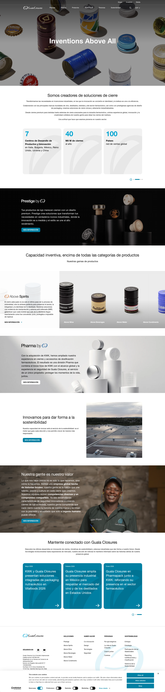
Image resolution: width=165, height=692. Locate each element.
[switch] (58, 688)
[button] (133, 179)
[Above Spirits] (17, 297)
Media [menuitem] (138, 2)
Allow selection (140, 680)
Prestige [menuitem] (52, 8)
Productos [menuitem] (75, 8)
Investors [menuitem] (129, 2)
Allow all (140, 675)
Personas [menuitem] (102, 8)
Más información (12, 322)
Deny (140, 686)
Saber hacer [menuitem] (89, 8)
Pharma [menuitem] (63, 8)
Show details (103, 688)
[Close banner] (158, 673)
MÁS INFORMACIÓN (30, 230)
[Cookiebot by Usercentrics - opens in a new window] (16, 688)
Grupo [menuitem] (120, 2)
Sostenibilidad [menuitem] (116, 8)
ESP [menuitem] (136, 8)
